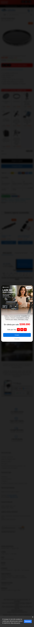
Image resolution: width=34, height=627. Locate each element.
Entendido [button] (28, 621)
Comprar (17, 335)
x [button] (32, 617)
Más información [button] (15, 623)
